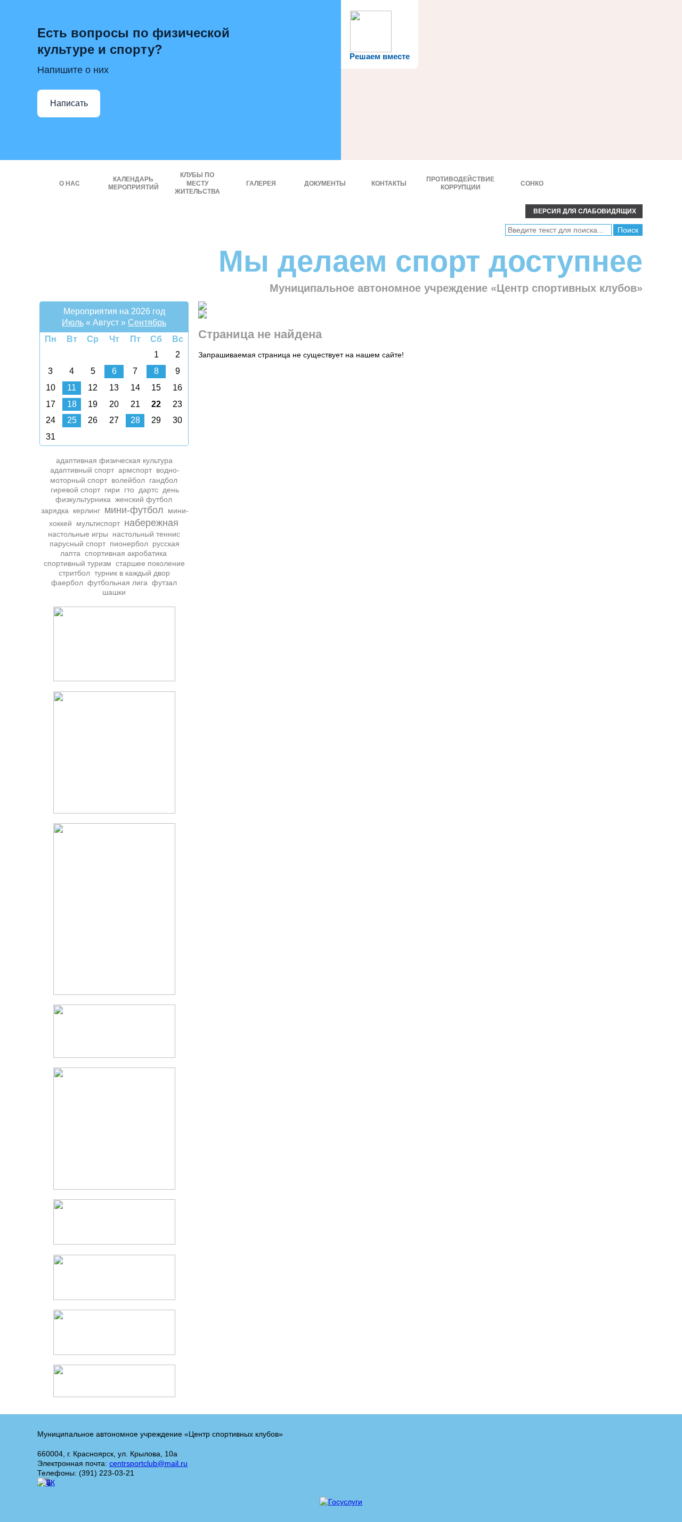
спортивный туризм (77, 563)
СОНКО (532, 183)
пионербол (129, 543)
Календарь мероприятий (133, 184)
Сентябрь (147, 322)
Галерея (261, 183)
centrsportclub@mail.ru (148, 1463)
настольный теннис (146, 534)
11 (71, 387)
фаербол (67, 582)
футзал (164, 582)
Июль (73, 322)
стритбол (74, 573)
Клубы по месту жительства (197, 183)
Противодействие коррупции (460, 184)
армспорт (135, 470)
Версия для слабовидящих (584, 211)
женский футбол (143, 499)
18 (72, 404)
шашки (114, 592)
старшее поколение (150, 563)
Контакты (389, 183)
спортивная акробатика (126, 553)
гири (112, 489)
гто (129, 489)
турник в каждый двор (132, 573)
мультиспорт (98, 523)
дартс (148, 489)
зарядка (55, 510)
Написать (69, 103)
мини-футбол (134, 510)
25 (72, 420)
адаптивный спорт (82, 470)
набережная (151, 522)
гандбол (163, 480)
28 (135, 420)
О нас (69, 183)
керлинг (86, 510)
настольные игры (78, 534)
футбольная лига (117, 582)
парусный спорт (77, 543)
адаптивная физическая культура (114, 460)
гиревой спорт (75, 489)
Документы (325, 183)
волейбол (128, 480)
